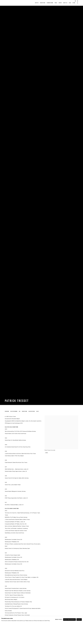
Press (56, 2)
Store (74, 2)
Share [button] (47, 452)
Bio (19, 411)
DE (77, 1)
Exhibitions (42, 2)
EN (75, 1)
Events (60, 2)
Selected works (13, 411)
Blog (70, 2)
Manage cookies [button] (58, 619)
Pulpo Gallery (11, 3)
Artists (36, 2)
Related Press (32, 411)
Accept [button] (79, 619)
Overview (7, 411)
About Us (65, 2)
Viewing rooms (50, 2)
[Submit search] (77, 3)
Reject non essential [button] (69, 619)
